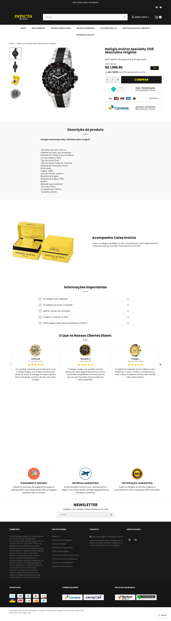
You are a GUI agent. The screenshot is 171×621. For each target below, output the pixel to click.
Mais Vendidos (38, 28)
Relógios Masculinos (61, 28)
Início (23, 28)
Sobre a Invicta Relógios (62, 540)
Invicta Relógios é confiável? (136, 28)
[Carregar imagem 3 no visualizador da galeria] (15, 80)
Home (11, 43)
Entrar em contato (86, 35)
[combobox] (85, 17)
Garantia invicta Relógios (62, 562)
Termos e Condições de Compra (65, 555)
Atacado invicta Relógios (62, 566)
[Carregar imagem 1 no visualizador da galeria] (15, 54)
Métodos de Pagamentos (62, 547)
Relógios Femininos (86, 28)
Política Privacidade (60, 551)
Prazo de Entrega (59, 544)
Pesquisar (56, 536)
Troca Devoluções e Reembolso (65, 559)
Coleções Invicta (108, 28)
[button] (85, 299)
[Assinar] (111, 515)
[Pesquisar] (124, 17)
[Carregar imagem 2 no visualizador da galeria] (15, 67)
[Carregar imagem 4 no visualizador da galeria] (15, 94)
